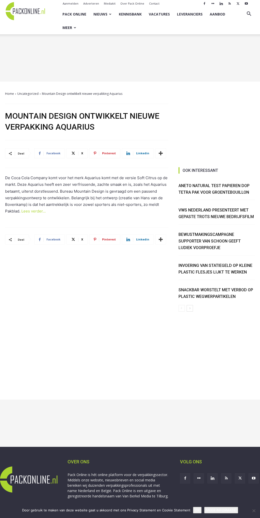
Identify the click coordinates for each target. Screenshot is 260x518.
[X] (238, 3)
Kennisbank (130, 14)
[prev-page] (181, 308)
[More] (160, 153)
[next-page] (190, 308)
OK (197, 510)
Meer (67, 27)
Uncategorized (28, 94)
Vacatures (159, 14)
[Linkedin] (221, 3)
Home (9, 94)
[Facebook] (204, 3)
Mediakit (110, 3)
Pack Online (74, 14)
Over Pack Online (132, 3)
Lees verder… (33, 211)
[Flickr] (213, 3)
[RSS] (229, 3)
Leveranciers (190, 14)
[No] (253, 510)
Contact (154, 3)
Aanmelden (70, 3)
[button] (249, 14)
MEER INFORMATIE (221, 510)
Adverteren (91, 3)
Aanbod (217, 14)
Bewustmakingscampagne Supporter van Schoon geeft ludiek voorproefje (209, 241)
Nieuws (100, 14)
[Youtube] (246, 3)
